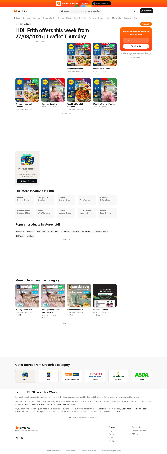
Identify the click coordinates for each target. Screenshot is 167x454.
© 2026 (53, 451)
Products (127, 18)
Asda (129, 409)
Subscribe (147, 24)
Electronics (37, 18)
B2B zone (136, 434)
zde (101, 401)
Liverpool (71, 404)
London (27, 404)
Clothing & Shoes (64, 18)
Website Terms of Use (89, 451)
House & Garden (49, 18)
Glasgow (34, 404)
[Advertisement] (40, 58)
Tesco (144, 409)
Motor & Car (117, 18)
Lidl (37, 411)
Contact (111, 434)
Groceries (26, 18)
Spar (124, 409)
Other (107, 18)
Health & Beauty (80, 18)
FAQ (110, 430)
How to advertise (139, 430)
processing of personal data (141, 55)
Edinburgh (50, 404)
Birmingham (61, 404)
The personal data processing (111, 451)
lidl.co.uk (116, 411)
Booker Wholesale (23, 411)
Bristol (42, 404)
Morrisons (136, 409)
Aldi (33, 411)
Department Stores (95, 18)
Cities (136, 18)
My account (147, 11)
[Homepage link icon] (70, 417)
